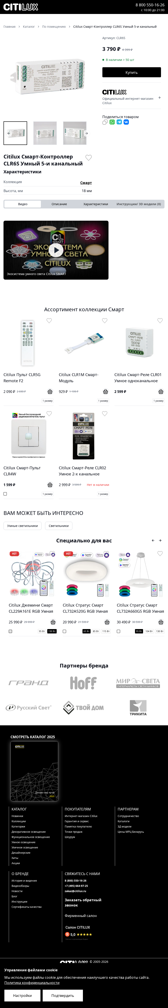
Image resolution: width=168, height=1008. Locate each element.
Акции (16, 863)
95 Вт (42, 631)
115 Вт (106, 631)
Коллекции (19, 821)
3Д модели (124, 826)
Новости (17, 891)
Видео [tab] (22, 204)
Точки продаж (73, 832)
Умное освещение (23, 842)
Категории (18, 826)
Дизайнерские (21, 853)
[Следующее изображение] (85, 76)
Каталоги (124, 821)
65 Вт (86, 631)
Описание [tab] (59, 204)
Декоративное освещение (29, 832)
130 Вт (52, 631)
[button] (48, 76)
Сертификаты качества (27, 907)
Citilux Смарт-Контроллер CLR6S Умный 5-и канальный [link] (115, 26)
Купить (132, 72)
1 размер (47, 400)
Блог (14, 896)
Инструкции (19, 901)
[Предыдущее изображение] (9, 76)
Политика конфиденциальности (32, 982)
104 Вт (149, 631)
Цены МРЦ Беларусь (131, 832)
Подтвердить (62, 995)
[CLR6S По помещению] (15, 133)
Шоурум (70, 837)
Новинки (17, 816)
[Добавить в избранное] (88, 157)
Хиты (15, 858)
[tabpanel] (84, 250)
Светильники (59, 526)
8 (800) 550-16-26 (75, 880)
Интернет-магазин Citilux (81, 816)
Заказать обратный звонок (83, 903)
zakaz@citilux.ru (75, 891)
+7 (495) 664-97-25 (76, 886)
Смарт (86, 182)
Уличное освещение (25, 847)
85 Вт (96, 631)
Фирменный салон (81, 915)
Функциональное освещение (31, 837)
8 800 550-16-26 (150, 4)
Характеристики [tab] (96, 204)
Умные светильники (22, 526)
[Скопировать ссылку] (105, 122)
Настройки (22, 995)
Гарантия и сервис (77, 821)
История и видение (24, 880)
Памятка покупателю (78, 826)
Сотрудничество (128, 816)
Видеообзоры (20, 886)
